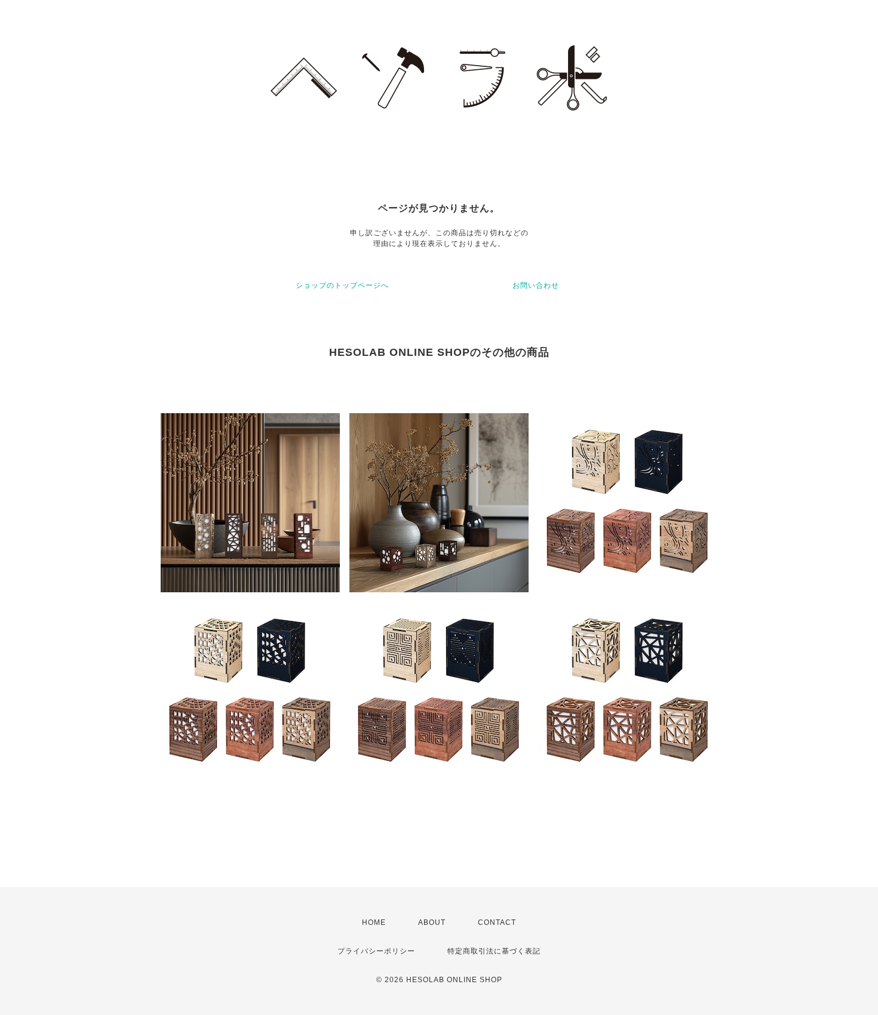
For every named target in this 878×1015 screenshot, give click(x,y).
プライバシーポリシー (376, 951)
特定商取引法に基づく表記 (494, 951)
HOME (374, 922)
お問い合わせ (535, 285)
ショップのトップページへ (342, 285)
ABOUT (432, 922)
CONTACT (497, 922)
